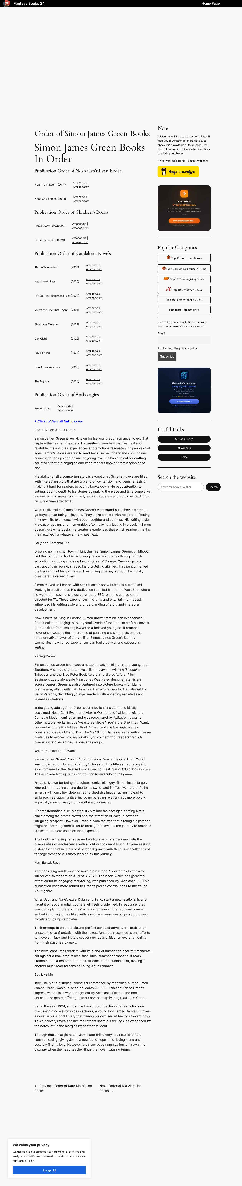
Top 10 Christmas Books (187, 289)
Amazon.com (81, 186)
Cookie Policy (25, 1160)
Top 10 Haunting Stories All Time (186, 268)
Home (184, 456)
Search (213, 487)
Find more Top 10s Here (184, 309)
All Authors (184, 448)
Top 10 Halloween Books (186, 258)
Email (161, 333)
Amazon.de (80, 182)
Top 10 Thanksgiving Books (187, 279)
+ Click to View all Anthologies (58, 421)
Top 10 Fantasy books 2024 (184, 299)
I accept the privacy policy (180, 348)
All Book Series (184, 438)
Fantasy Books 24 (29, 3)
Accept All (49, 1170)
